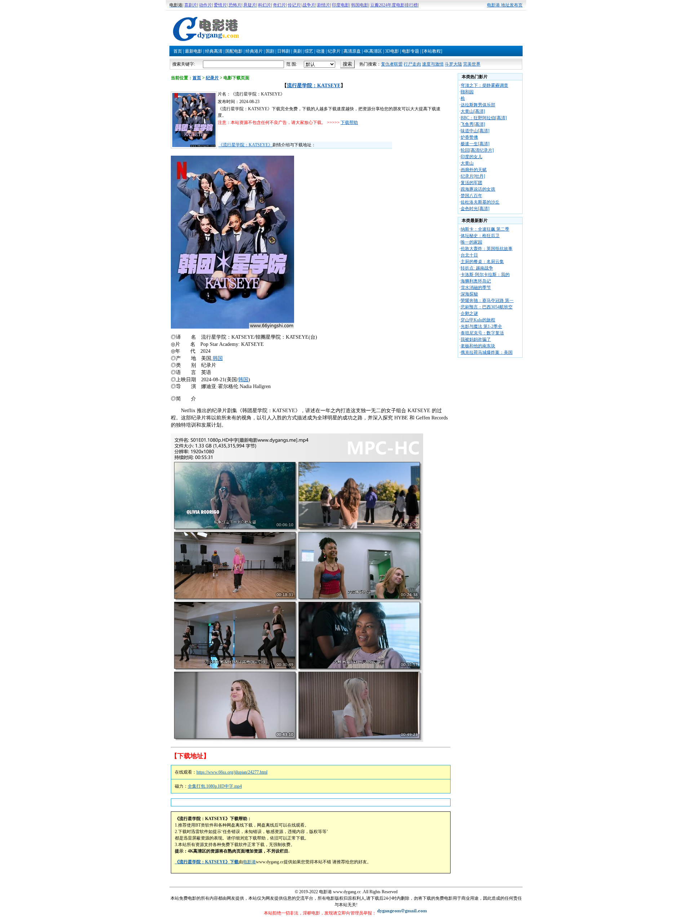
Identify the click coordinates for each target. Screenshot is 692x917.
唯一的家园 (471, 242)
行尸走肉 (412, 64)
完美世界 (471, 64)
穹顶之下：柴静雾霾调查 (484, 85)
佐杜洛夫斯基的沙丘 (480, 202)
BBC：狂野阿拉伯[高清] (484, 117)
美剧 (297, 51)
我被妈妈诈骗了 (476, 339)
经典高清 (213, 51)
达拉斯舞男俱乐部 (478, 104)
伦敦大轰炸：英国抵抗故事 (487, 248)
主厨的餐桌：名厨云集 (482, 261)
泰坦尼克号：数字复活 (482, 332)
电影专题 (410, 51)
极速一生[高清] (475, 143)
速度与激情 (433, 64)
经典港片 (254, 51)
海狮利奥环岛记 (476, 281)
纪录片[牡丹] (473, 176)
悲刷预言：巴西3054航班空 (487, 307)
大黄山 (467, 163)
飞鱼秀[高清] (473, 124)
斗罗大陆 (453, 64)
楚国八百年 (471, 195)
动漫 (320, 51)
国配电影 (234, 51)
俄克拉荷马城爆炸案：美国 (487, 352)
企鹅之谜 (469, 313)
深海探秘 (469, 294)
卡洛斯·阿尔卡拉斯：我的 (485, 274)
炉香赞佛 (469, 137)
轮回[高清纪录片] (477, 150)
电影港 (249, 861)
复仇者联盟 (392, 64)
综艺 (309, 51)
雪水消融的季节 (476, 287)
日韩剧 (283, 51)
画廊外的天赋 (474, 169)
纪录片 (334, 51)
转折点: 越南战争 (477, 268)
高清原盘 (352, 51)
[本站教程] (432, 51)
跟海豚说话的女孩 (478, 189)
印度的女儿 (471, 156)
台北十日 (469, 255)
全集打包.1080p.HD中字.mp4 (215, 786)
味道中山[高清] (475, 130)
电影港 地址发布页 (505, 5)
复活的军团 (471, 182)
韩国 (218, 358)
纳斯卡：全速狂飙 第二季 (485, 229)
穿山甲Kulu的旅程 (478, 319)
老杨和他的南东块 (478, 345)
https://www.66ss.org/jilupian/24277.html (231, 772)
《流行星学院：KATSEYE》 (245, 144)
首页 (177, 51)
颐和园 (467, 91)
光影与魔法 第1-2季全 (481, 326)
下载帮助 (349, 122)
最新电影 (193, 51)
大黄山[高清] (473, 111)
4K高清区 (373, 51)
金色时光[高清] (475, 208)
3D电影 (392, 51)
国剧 (270, 51)
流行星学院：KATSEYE (314, 85)
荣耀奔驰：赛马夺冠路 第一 (487, 300)
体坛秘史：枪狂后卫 (480, 235)
